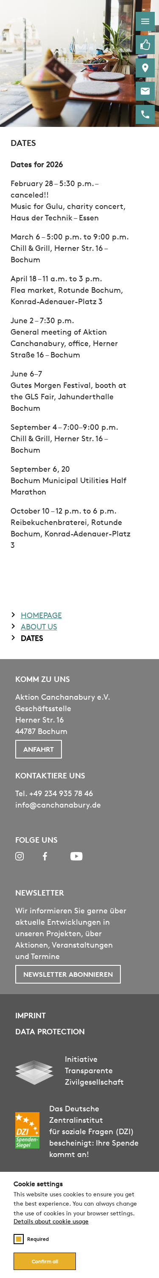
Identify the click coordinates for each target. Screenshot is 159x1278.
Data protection (50, 1031)
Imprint (30, 1015)
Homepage (41, 615)
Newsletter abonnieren (68, 974)
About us (39, 626)
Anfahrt (38, 749)
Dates (32, 638)
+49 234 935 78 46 (61, 793)
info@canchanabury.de (58, 804)
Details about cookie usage (51, 1221)
